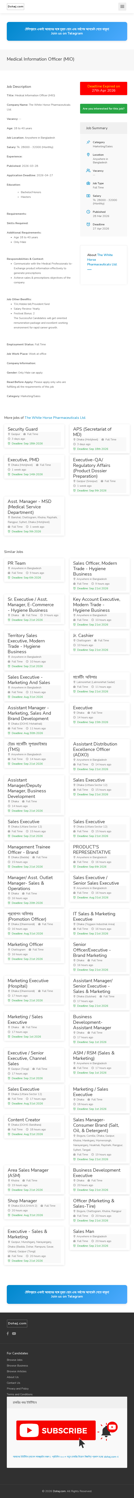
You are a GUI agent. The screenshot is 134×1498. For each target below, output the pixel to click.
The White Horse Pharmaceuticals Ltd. (55, 417)
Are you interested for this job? (104, 109)
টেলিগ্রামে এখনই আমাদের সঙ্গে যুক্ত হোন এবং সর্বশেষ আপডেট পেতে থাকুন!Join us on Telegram (67, 31)
